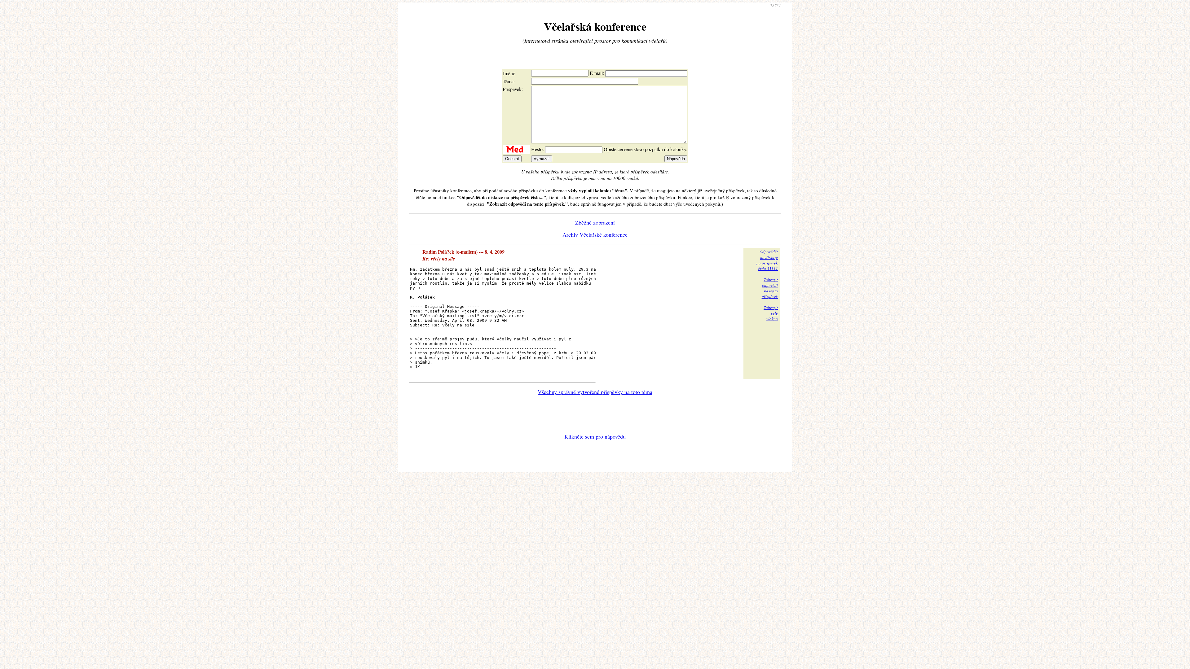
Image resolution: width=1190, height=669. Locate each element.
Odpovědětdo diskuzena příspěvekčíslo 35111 (767, 260)
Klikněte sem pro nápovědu (595, 436)
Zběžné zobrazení (595, 222)
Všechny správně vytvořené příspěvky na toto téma (595, 392)
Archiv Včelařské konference (595, 234)
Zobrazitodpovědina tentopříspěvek (770, 288)
